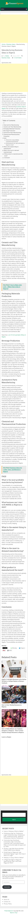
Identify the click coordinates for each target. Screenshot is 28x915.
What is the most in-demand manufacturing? (11, 151)
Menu (2, 9)
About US (6, 899)
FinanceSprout (8, 911)
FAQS (5, 138)
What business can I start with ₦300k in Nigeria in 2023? (15, 144)
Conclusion (7, 157)
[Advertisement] (14, 29)
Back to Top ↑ (14, 912)
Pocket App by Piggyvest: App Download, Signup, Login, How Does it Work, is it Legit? (15, 854)
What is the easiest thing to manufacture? (11, 147)
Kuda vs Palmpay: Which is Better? (14, 831)
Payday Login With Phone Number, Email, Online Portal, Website (14, 849)
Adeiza (7, 56)
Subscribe (7, 887)
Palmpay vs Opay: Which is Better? (14, 857)
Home (3, 44)
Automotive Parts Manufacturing (12, 132)
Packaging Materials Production (12, 128)
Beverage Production (9, 130)
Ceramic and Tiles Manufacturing (12, 127)
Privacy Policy (8, 904)
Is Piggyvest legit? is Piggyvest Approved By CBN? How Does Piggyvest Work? (12, 861)
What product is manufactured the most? (13, 154)
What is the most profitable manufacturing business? (12, 140)
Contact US (7, 901)
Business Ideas (11, 44)
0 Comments (17, 58)
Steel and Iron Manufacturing (11, 125)
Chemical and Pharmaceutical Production (11, 135)
